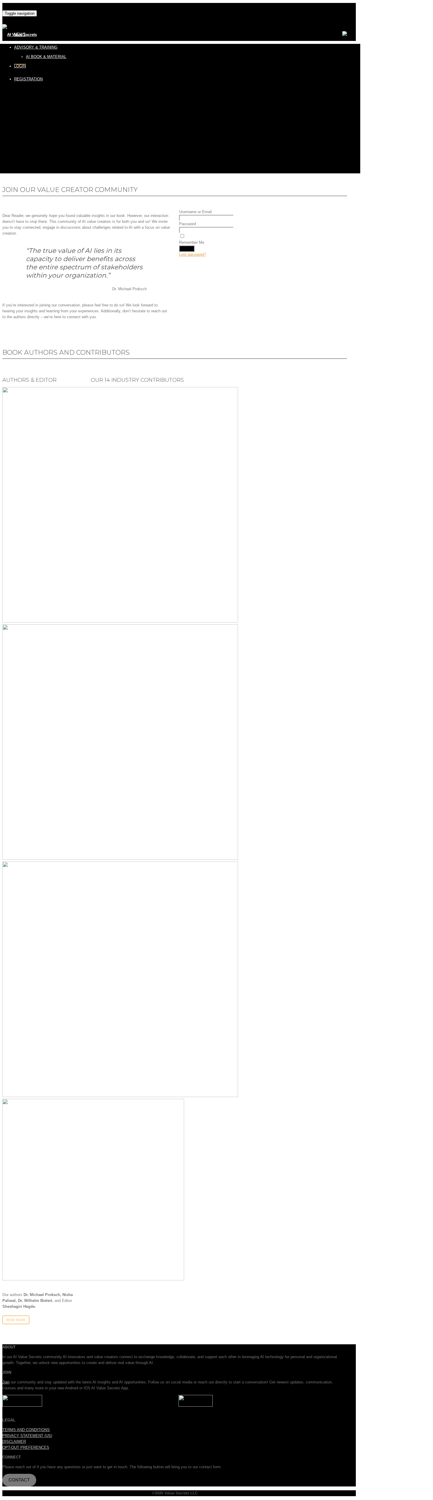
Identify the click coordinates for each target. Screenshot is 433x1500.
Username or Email (195, 212)
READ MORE (16, 1320)
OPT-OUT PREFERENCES (25, 1447)
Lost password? (192, 254)
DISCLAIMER (14, 1441)
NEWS (20, 34)
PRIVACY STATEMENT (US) (27, 1435)
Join (5, 1382)
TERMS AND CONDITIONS (26, 1430)
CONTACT (19, 1480)
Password (187, 224)
